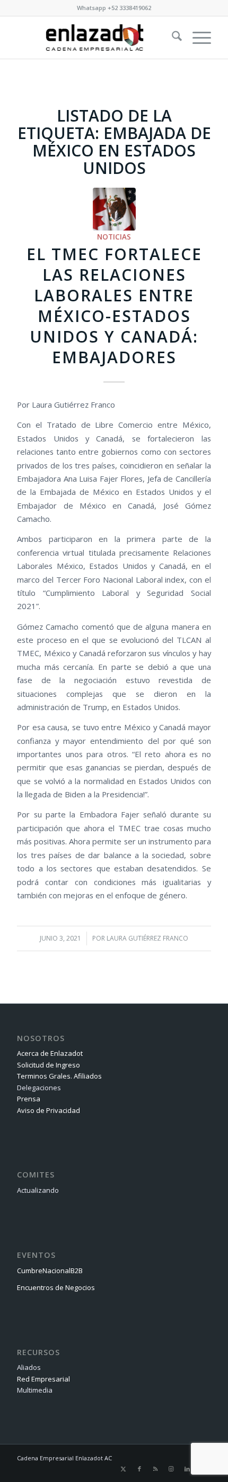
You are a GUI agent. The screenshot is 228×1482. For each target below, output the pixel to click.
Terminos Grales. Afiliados (59, 1076)
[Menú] (196, 37)
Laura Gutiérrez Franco (147, 938)
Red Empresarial (43, 1379)
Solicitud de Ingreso (48, 1065)
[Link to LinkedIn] (187, 1469)
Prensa (28, 1098)
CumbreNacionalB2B (50, 1270)
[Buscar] (171, 37)
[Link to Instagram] (171, 1469)
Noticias (114, 237)
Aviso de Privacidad (48, 1110)
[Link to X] (123, 1469)
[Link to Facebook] (139, 1469)
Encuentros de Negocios (56, 1287)
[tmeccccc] (114, 209)
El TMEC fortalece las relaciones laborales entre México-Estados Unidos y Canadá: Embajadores (114, 305)
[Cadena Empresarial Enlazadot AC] (94, 37)
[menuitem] (171, 37)
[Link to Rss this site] (155, 1469)
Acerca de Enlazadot (50, 1053)
